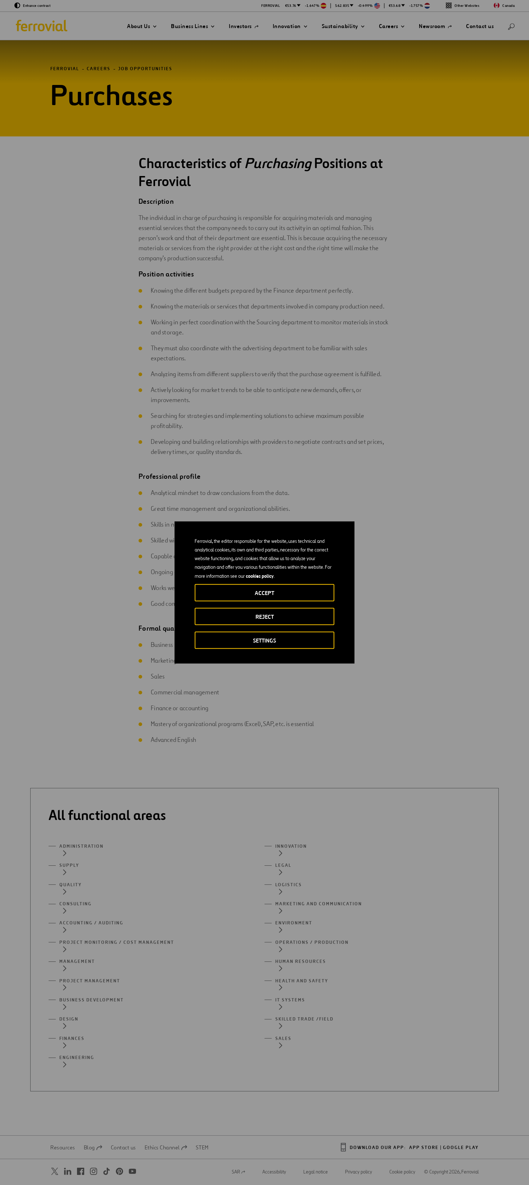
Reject (265, 617)
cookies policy (259, 576)
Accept (264, 593)
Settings (264, 640)
